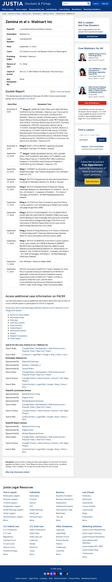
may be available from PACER (23, 98)
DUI (31, 506)
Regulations (8, 537)
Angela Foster (27, 397)
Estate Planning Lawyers (13, 510)
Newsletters (77, 9)
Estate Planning (36, 510)
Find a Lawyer (8, 9)
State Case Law (36, 537)
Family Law (34, 513)
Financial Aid (87, 503)
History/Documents (18, 330)
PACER (41, 303)
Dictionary (86, 496)
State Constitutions (38, 530)
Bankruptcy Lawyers (11, 496)
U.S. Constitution (10, 530)
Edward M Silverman (30, 361)
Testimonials (87, 553)
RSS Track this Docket (61, 91)
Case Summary (16, 325)
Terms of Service (60, 578)
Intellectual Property (64, 506)
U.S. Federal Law (11, 526)
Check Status (15, 338)
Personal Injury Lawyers (13, 517)
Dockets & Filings (10, 551)
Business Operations (64, 499)
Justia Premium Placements (93, 537)
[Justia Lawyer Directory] (67, 573)
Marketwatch (41, 348)
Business (60, 492)
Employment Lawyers (12, 506)
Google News (28, 348)
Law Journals (87, 510)
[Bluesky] (61, 573)
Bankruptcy (34, 496)
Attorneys (14, 320)
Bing (52, 354)
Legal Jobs (60, 530)
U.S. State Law (36, 526)
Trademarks (61, 547)
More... (6, 520)
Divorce (33, 503)
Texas (32, 551)
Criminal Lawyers (10, 503)
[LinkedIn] (45, 573)
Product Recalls (62, 540)
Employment (61, 503)
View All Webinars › (92, 103)
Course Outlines (89, 506)
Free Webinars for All (90, 48)
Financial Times (28, 351)
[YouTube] (48, 573)
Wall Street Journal (56, 348)
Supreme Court (9, 540)
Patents (59, 544)
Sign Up (105, 3)
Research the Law (36, 9)
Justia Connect (21, 578)
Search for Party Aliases (19, 315)
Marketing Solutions (92, 9)
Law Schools (51, 9)
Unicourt (26, 354)
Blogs (84, 513)
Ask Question (92, 36)
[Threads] (57, 573)
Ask (64, 354)
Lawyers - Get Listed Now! (92, 146)
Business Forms (62, 537)
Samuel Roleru (28, 368)
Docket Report (16, 328)
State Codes (34, 533)
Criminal (33, 499)
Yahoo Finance (44, 378)
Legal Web (36, 354)
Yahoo (58, 354)
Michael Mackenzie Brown (33, 401)
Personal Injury (36, 517)
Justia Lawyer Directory (91, 533)
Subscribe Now (92, 181)
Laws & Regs (64, 9)
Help (50, 578)
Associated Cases (17, 317)
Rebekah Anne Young (31, 394)
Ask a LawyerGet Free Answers (88, 24)
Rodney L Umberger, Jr (31, 365)
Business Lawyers (10, 499)
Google (46, 354)
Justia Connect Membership (93, 530)
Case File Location (17, 323)
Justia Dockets (29, 384)
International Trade (64, 510)
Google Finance (29, 378)
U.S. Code (7, 533)
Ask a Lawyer (21, 9)
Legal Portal (33, 578)
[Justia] (12, 4)
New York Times (43, 351)
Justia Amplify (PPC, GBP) (92, 546)
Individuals (35, 492)
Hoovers (54, 378)
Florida (32, 544)
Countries (60, 551)
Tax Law (59, 517)
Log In (96, 3)
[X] (64, 573)
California (34, 540)
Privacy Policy (74, 578)
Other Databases (64, 526)
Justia (59, 569)
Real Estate (60, 513)
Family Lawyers (9, 513)
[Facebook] (51, 573)
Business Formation (64, 496)
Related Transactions (18, 336)
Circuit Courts (9, 544)
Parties (13, 333)
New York (34, 547)
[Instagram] (54, 573)
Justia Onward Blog (90, 550)
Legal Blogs (61, 533)
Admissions (87, 499)
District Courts (9, 547)
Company (43, 578)
